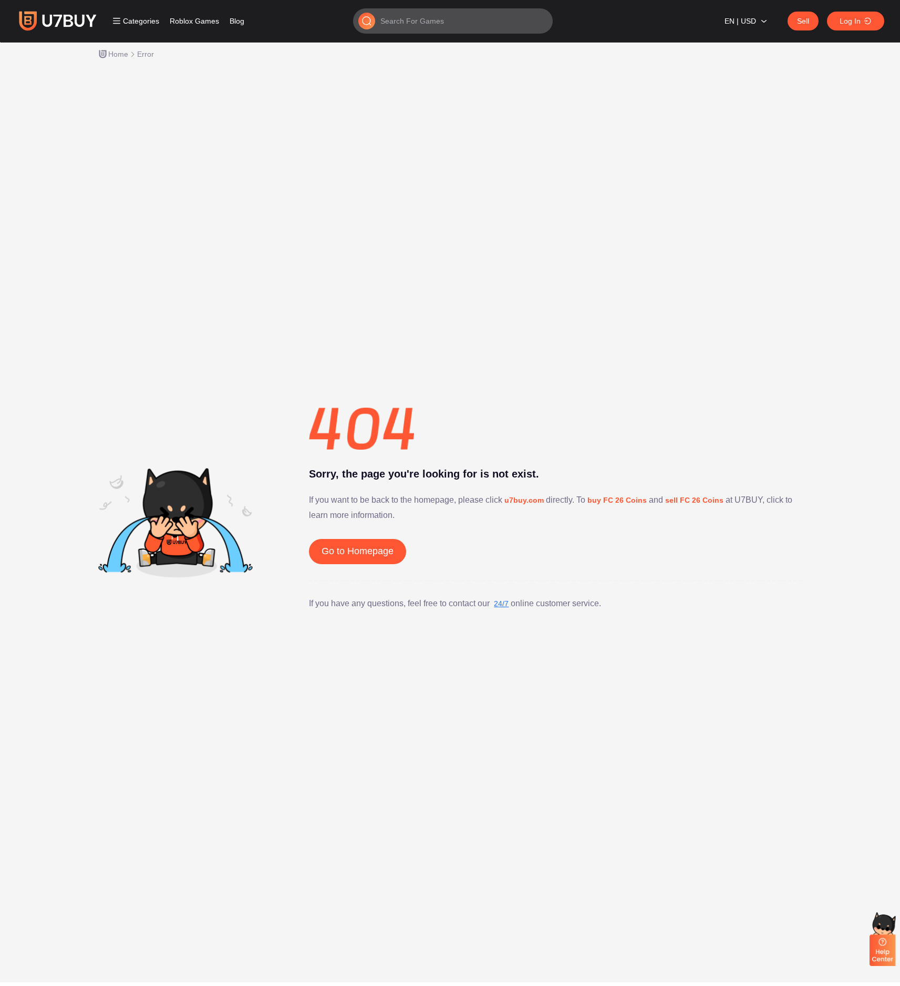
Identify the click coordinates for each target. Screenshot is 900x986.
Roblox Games (194, 21)
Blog (237, 21)
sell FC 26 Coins (694, 500)
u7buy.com (525, 500)
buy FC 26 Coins (617, 500)
